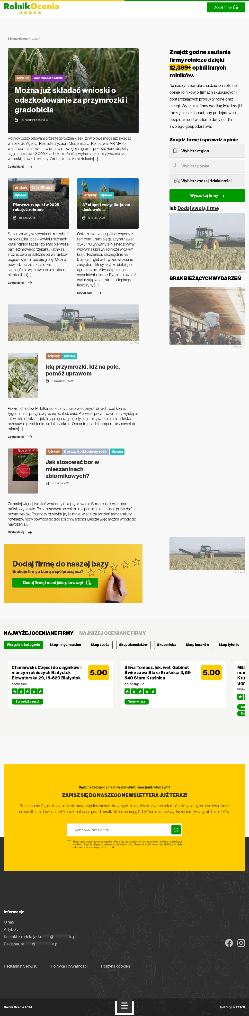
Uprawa (20, 195)
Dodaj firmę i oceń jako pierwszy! (53, 582)
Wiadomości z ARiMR (48, 78)
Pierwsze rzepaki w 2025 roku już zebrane (36, 207)
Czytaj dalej (16, 166)
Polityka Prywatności (69, 966)
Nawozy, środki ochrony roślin (85, 451)
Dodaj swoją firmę (198, 208)
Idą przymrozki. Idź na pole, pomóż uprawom (83, 370)
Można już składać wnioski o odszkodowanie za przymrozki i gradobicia (71, 100)
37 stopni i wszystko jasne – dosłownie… (107, 207)
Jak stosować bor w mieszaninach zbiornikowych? (72, 469)
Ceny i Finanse (42, 187)
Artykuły (23, 78)
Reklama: (31, 944)
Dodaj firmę (223, 7)
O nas (9, 922)
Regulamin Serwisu (20, 966)
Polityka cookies (115, 966)
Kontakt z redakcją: (40, 936)
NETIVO (239, 1007)
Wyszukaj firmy (204, 195)
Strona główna (18, 38)
